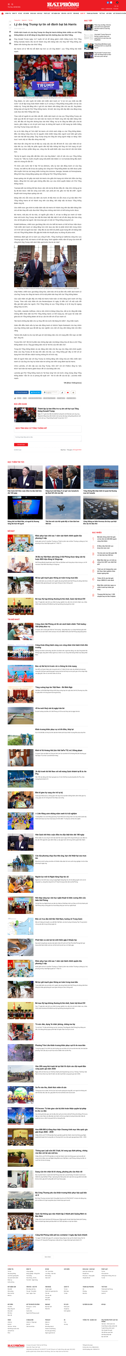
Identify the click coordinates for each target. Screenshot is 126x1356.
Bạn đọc (47, 1304)
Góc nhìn (26, 13)
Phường (85, 1291)
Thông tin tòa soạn (88, 1345)
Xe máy (66, 1324)
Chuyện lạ (66, 1308)
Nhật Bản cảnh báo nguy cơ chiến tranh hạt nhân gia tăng (106, 587)
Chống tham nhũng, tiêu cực (108, 1275)
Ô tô (65, 1322)
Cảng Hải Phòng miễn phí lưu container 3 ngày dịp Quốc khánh (61, 1235)
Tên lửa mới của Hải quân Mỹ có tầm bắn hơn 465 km (62, 522)
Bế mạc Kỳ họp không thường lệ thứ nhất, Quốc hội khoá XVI (60, 599)
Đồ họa (103, 1304)
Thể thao (102, 13)
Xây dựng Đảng (12, 1273)
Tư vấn (103, 1277)
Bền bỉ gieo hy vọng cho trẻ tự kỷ (49, 792)
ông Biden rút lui (71, 398)
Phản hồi (47, 1308)
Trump (19, 398)
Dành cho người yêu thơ (51, 1291)
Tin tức (30, 20)
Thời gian (69, 450)
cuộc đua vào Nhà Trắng (35, 398)
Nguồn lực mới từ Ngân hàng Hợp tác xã (52, 877)
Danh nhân (29, 1311)
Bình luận (66, 1291)
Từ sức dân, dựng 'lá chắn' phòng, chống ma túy (55, 1024)
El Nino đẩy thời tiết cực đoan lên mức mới (105, 547)
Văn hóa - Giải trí (66, 13)
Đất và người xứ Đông (33, 1304)
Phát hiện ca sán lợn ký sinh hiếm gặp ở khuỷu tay (56, 940)
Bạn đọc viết (48, 1306)
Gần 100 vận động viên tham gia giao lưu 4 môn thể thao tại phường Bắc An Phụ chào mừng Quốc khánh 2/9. (59, 778)
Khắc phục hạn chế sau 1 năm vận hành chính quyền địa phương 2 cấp (58, 537)
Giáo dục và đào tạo (88, 1271)
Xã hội (20, 13)
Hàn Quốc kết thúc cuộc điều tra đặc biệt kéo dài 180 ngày (25, 492)
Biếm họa (47, 1299)
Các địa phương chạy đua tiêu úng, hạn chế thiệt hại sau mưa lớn (60, 857)
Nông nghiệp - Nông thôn (33, 1273)
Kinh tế (14, 13)
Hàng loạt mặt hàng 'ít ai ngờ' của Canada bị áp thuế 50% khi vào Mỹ (62, 492)
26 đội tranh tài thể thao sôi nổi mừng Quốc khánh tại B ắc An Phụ (60, 772)
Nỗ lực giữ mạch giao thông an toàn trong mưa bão (56, 578)
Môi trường (48, 1275)
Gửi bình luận (21, 444)
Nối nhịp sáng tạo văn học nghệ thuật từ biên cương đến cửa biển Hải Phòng (60, 899)
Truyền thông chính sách (107, 1328)
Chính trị (8, 13)
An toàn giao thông (50, 1330)
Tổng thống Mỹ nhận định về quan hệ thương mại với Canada (100, 492)
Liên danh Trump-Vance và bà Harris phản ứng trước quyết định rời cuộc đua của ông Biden (102, 37)
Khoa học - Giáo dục (36, 13)
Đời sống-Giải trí (49, 1326)
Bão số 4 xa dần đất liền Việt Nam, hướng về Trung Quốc (58, 919)
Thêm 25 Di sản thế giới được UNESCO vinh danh (105, 579)
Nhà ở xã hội (11, 1293)
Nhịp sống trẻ (11, 1308)
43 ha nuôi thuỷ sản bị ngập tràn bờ (49, 708)
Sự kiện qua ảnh (87, 1304)
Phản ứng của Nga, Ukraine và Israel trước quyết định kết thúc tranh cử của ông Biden (102, 27)
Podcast (115, 8)
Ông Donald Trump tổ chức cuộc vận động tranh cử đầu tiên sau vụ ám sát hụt (102, 54)
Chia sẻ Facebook (22, 392)
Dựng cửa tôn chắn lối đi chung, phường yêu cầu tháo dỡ (58, 1172)
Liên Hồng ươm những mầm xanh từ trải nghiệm (57, 813)
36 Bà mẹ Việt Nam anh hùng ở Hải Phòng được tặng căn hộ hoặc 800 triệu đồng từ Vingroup (60, 558)
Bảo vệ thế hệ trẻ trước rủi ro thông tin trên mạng (56, 666)
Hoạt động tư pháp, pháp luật (109, 1326)
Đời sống (109, 13)
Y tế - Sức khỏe (49, 1271)
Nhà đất (10, 1289)
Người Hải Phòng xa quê (32, 1313)
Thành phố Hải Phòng (107, 1289)
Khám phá (66, 1306)
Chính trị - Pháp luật (31, 1322)
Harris (24, 398)
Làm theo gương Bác (13, 1275)
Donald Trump (61, 398)
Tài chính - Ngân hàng (32, 1280)
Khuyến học (86, 1273)
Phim (9, 1333)
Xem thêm (48, 1257)
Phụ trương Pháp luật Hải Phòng (109, 1320)
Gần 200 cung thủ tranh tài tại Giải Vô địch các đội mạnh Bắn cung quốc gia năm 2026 (60, 1067)
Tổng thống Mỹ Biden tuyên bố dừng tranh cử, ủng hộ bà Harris (102, 45)
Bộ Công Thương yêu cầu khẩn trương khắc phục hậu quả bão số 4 (61, 1194)
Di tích (28, 1308)
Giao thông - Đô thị (31, 1277)
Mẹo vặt (10, 1315)
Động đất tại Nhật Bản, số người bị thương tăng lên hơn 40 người (23, 522)
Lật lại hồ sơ (11, 1330)
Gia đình (10, 1306)
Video (103, 8)
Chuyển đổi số (86, 1277)
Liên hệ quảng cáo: (88, 1349)
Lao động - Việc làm (50, 1273)
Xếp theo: (63, 450)
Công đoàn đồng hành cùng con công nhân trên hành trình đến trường (61, 646)
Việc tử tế (47, 1277)
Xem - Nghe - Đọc (31, 1293)
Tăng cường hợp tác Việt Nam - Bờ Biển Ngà (53, 687)
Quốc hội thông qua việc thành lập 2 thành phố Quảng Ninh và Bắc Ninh (60, 1215)
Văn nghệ (76, 13)
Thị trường (29, 1275)
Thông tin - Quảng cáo (90, 1320)
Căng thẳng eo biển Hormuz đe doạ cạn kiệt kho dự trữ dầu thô (100, 522)
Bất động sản (56, 13)
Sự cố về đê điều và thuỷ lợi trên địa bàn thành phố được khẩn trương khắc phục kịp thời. (60, 732)
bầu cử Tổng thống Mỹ (49, 398)
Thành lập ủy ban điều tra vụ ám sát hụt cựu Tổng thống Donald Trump (58, 410)
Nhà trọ (9, 1295)
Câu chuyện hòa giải (106, 1330)
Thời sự (47, 1324)
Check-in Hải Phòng (50, 1328)
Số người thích (77, 449)
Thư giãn (47, 1297)
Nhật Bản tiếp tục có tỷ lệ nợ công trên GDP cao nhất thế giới (106, 562)
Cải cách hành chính (13, 1277)
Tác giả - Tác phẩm (31, 1291)
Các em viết (48, 1295)
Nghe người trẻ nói (50, 1333)
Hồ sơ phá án (104, 1273)
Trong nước (104, 1291)
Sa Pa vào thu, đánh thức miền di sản (50, 1087)
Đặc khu (85, 1293)
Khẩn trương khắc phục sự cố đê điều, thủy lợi (54, 729)
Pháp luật (47, 13)
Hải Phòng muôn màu (13, 1328)
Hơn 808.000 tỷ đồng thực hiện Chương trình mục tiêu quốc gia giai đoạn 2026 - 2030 (61, 1130)
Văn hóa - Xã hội (12, 1326)
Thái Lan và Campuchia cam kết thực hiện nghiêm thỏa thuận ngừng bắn (106, 571)
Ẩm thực (10, 1313)
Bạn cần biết (104, 1336)
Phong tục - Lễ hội (31, 1306)
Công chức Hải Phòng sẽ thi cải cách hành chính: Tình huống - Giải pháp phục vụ (61, 625)
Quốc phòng (11, 1282)
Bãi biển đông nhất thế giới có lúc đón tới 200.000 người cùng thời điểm (106, 539)
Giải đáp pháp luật (106, 1334)
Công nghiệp (29, 1271)
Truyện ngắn (48, 1289)
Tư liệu (65, 1293)
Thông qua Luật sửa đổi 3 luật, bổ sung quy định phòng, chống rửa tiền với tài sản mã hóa (61, 1151)
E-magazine (109, 8)
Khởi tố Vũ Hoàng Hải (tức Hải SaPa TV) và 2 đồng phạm (58, 750)
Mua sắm (10, 1311)
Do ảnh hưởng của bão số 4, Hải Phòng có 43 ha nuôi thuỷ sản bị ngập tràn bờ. (57, 711)
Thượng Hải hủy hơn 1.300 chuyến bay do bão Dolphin (106, 595)
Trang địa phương (92, 13)
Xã (83, 1289)
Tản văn (47, 1293)
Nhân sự (10, 1280)
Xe (64, 1320)
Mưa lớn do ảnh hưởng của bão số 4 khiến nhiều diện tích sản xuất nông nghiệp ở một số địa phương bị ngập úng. (61, 862)
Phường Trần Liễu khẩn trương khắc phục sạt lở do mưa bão (60, 1045)
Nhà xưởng (10, 1291)
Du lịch (66, 1304)
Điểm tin (47, 1322)
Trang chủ (17, 20)
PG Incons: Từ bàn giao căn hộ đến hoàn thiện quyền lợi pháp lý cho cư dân (60, 1109)
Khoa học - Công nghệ (88, 1275)
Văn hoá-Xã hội (30, 1326)
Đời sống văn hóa (31, 1289)
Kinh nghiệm (67, 1311)
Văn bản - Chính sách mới (108, 1324)
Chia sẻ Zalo (36, 392)
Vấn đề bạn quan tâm (107, 1332)
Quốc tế (82, 13)
